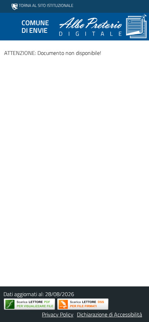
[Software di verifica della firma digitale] (83, 304)
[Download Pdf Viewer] (29, 304)
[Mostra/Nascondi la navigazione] (8, 26)
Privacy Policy (57, 314)
